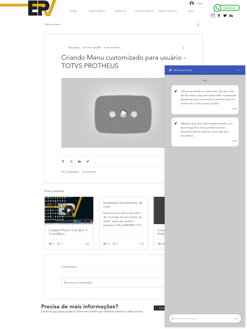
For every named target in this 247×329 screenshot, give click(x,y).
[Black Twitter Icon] (225, 15)
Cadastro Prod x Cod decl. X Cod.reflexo (68, 232)
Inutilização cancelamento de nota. (122, 204)
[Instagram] (213, 15)
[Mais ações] (184, 47)
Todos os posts (52, 24)
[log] (205, 193)
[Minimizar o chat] (238, 70)
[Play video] (123, 113)
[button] (198, 24)
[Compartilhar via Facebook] (63, 161)
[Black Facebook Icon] (219, 15)
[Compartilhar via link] (87, 161)
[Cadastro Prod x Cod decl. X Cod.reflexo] (69, 210)
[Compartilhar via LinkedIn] (79, 161)
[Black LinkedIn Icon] (231, 15)
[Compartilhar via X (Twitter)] (71, 161)
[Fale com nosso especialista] (227, 7)
